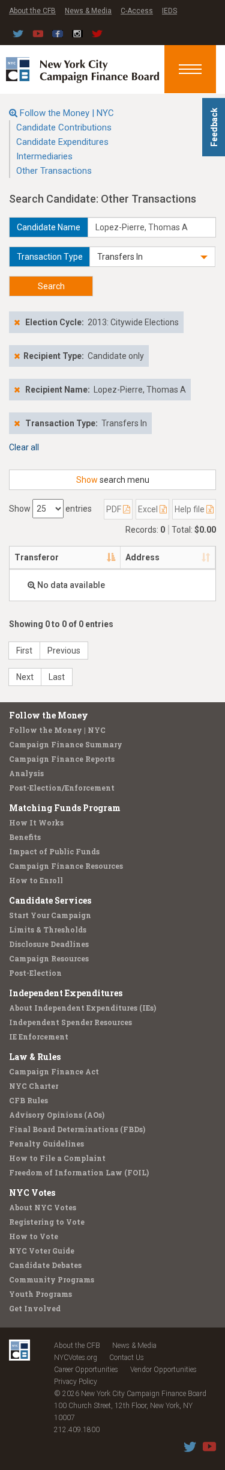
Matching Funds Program (65, 807)
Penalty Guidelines (46, 1143)
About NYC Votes (42, 1207)
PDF (114, 509)
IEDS (169, 11)
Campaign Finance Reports (62, 759)
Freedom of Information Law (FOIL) (79, 1172)
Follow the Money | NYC (67, 113)
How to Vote (33, 1236)
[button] (152, 257)
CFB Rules (28, 1100)
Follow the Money (48, 715)
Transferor (36, 557)
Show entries (50, 508)
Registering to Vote (47, 1222)
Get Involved (35, 1308)
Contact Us (126, 1357)
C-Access (137, 11)
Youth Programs (40, 1294)
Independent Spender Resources (70, 1022)
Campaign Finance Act (54, 1071)
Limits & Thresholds (47, 929)
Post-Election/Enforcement (62, 787)
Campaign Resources (49, 958)
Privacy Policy (75, 1381)
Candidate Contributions (64, 127)
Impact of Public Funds (54, 851)
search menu (112, 480)
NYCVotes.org (75, 1357)
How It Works (36, 822)
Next (25, 677)
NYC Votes (32, 1192)
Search (51, 286)
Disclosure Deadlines (49, 944)
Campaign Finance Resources (66, 866)
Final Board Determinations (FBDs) (77, 1129)
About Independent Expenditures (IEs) (82, 1007)
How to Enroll (36, 880)
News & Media (88, 11)
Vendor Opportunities (163, 1369)
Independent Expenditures (65, 993)
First (24, 650)
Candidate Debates (45, 1265)
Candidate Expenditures (62, 141)
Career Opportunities (86, 1369)
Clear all (24, 447)
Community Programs (51, 1279)
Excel (149, 509)
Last (57, 677)
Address (142, 557)
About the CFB (32, 11)
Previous (63, 650)
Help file (190, 509)
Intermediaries (44, 156)
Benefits (25, 837)
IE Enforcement (38, 1036)
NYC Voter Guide (41, 1250)
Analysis (26, 773)
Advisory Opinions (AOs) (56, 1114)
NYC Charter (33, 1086)
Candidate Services (50, 900)
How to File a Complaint (57, 1158)
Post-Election (35, 973)
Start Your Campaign (50, 915)
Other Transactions (54, 170)
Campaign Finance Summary (65, 744)
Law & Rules (35, 1056)
